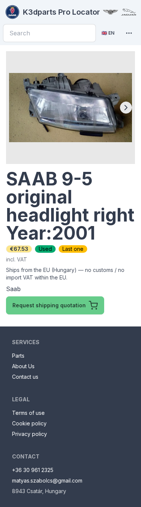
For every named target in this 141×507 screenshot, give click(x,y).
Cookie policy (29, 423)
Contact (25, 456)
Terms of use (28, 413)
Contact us (25, 376)
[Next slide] (126, 108)
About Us (23, 366)
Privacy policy (29, 434)
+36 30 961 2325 (32, 470)
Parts (18, 355)
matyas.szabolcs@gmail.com (47, 480)
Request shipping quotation (49, 305)
